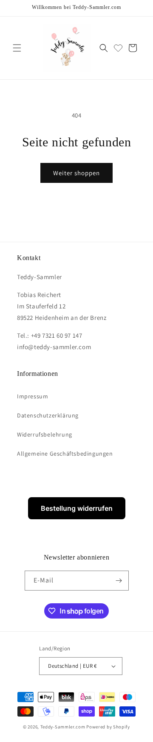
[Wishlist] (118, 48)
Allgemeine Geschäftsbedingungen (65, 453)
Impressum (32, 396)
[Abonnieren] (119, 581)
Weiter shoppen (76, 173)
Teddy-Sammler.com (62, 727)
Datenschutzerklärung (48, 415)
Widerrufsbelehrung (44, 434)
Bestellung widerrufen (77, 508)
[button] (17, 48)
